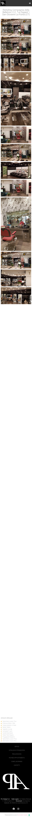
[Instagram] (18, 809)
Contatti (17, 765)
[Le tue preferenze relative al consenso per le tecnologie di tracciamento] (29, 815)
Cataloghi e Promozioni (17, 750)
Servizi (17, 746)
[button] (29, 3)
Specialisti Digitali (22, 815)
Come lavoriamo (16, 761)
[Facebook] (14, 809)
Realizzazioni (16, 754)
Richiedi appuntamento (17, 758)
